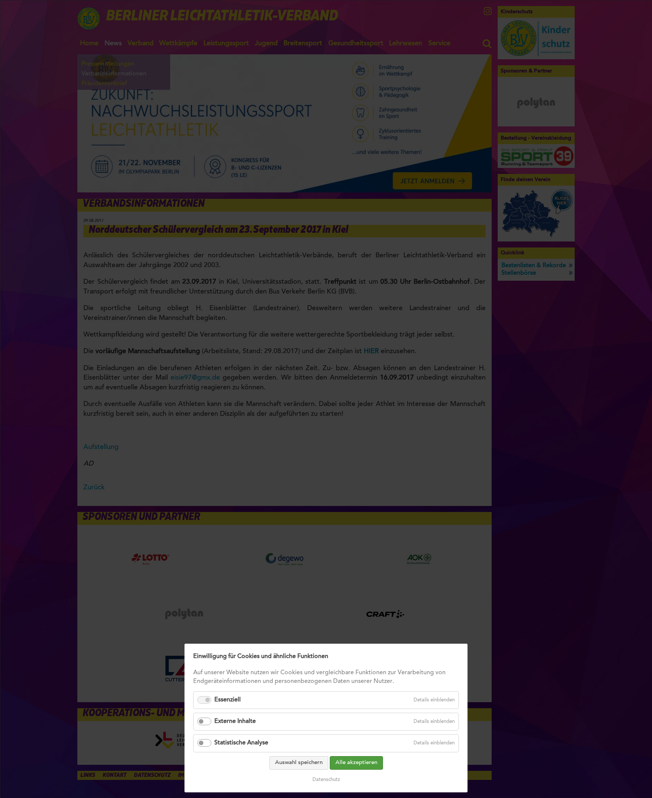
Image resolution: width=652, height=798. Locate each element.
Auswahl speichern (299, 763)
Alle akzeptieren (356, 763)
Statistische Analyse (241, 743)
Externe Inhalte (235, 721)
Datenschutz (326, 779)
